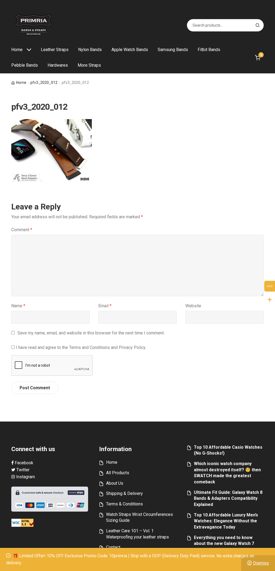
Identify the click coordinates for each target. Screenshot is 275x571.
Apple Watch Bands (129, 49)
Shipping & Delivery (124, 493)
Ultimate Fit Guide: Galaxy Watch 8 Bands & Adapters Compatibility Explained (228, 498)
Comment (21, 229)
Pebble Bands (24, 65)
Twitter (22, 469)
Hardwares (58, 65)
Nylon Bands (90, 49)
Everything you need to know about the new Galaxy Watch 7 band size (224, 543)
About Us (114, 483)
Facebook (23, 462)
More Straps (89, 65)
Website (193, 305)
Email (104, 305)
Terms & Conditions (124, 503)
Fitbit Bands (209, 49)
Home (17, 49)
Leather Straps (54, 49)
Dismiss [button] (261, 563)
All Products (117, 472)
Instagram (25, 476)
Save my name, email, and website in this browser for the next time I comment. (91, 333)
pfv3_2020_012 (43, 82)
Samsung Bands (173, 49)
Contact (113, 547)
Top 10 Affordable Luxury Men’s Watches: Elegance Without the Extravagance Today (226, 521)
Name (18, 305)
